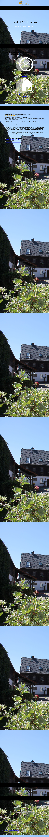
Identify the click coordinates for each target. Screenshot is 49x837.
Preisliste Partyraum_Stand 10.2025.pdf (13, 139)
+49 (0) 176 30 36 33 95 (11, 808)
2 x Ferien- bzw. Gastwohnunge (24, 94)
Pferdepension (24, 76)
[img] (24, 3)
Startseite (6, 830)
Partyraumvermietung (24, 96)
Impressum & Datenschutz (14, 830)
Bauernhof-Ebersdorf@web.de (14, 810)
